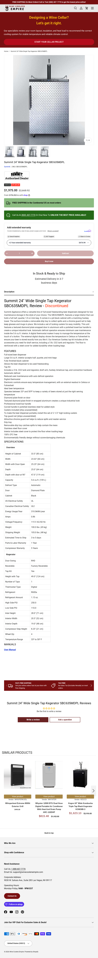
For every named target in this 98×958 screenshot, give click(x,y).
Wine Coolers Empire (17, 952)
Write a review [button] (33, 719)
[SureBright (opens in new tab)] (87, 231)
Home (6, 51)
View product (17, 796)
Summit (7, 167)
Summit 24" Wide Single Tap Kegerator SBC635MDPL (29, 51)
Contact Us (12, 896)
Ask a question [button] (65, 719)
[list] (49, 100)
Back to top (49, 833)
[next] (93, 791)
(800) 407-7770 (28, 215)
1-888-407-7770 (18, 869)
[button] (49, 292)
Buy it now (49, 261)
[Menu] (92, 8)
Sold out (65, 253)
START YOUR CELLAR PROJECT (49, 42)
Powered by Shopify (31, 952)
